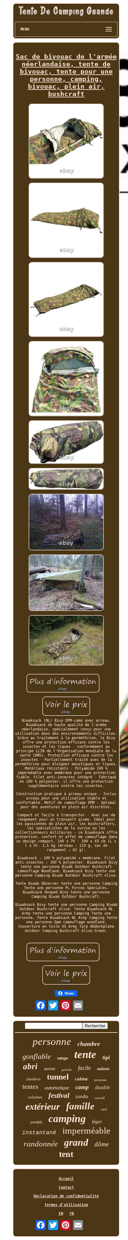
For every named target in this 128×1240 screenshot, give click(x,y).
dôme (101, 1144)
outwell (99, 1098)
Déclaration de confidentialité (66, 1196)
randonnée (41, 1144)
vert (104, 1109)
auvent (49, 1068)
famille (80, 1106)
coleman (35, 1097)
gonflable (36, 1056)
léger (97, 1121)
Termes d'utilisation (66, 1205)
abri (30, 1066)
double (102, 1087)
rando (81, 1096)
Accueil (66, 1179)
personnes (100, 1080)
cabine (81, 1078)
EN (61, 1213)
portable (36, 1122)
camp (82, 1087)
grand (76, 1142)
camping (67, 1118)
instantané (39, 1133)
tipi (106, 1057)
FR (72, 1213)
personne (52, 1041)
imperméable (86, 1130)
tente (85, 1054)
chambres (33, 1079)
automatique (57, 1087)
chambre (88, 1043)
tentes (30, 1086)
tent (66, 1154)
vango (62, 1058)
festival (58, 1095)
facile (84, 1068)
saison (103, 1068)
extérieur (42, 1106)
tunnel (58, 1076)
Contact (66, 1187)
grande (67, 1069)
